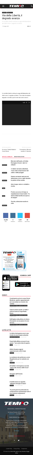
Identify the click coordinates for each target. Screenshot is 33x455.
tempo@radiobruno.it (19, 436)
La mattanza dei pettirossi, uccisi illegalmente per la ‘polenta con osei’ (20, 359)
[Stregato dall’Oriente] (5, 376)
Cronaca (11, 353)
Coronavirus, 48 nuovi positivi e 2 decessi (25, 150)
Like (6, 213)
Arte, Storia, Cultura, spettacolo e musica (18, 305)
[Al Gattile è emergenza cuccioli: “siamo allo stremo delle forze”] (5, 368)
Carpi (4, 188)
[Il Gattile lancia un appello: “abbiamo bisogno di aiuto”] (5, 384)
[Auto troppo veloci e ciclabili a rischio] (6, 186)
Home (3, 10)
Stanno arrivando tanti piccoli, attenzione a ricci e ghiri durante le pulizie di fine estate (21, 178)
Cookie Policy (9, 448)
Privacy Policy (17, 448)
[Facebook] (14, 440)
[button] (32, 6)
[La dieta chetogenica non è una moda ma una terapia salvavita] (5, 335)
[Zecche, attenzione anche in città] (6, 203)
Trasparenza (24, 448)
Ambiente (8, 10)
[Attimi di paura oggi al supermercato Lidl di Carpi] (5, 351)
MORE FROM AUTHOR (19, 156)
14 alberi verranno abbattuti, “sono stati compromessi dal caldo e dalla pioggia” (20, 170)
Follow (13, 213)
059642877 (12, 414)
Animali (11, 369)
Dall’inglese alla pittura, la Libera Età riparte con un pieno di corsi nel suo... (19, 320)
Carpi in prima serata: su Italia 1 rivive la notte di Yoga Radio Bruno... (19, 311)
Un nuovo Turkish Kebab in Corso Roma (9, 150)
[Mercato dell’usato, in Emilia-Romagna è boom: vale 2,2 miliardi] (6, 163)
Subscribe (27, 213)
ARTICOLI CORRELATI (7, 156)
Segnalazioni (10, 12)
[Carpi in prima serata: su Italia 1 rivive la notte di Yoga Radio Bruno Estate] (5, 312)
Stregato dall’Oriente (16, 374)
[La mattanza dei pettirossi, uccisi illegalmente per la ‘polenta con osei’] (5, 359)
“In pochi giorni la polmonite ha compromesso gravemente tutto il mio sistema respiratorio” (20, 391)
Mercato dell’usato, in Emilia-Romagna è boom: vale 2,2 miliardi (20, 163)
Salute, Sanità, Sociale (14, 337)
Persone (12, 375)
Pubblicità (16, 430)
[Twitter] (18, 440)
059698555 (15, 427)
